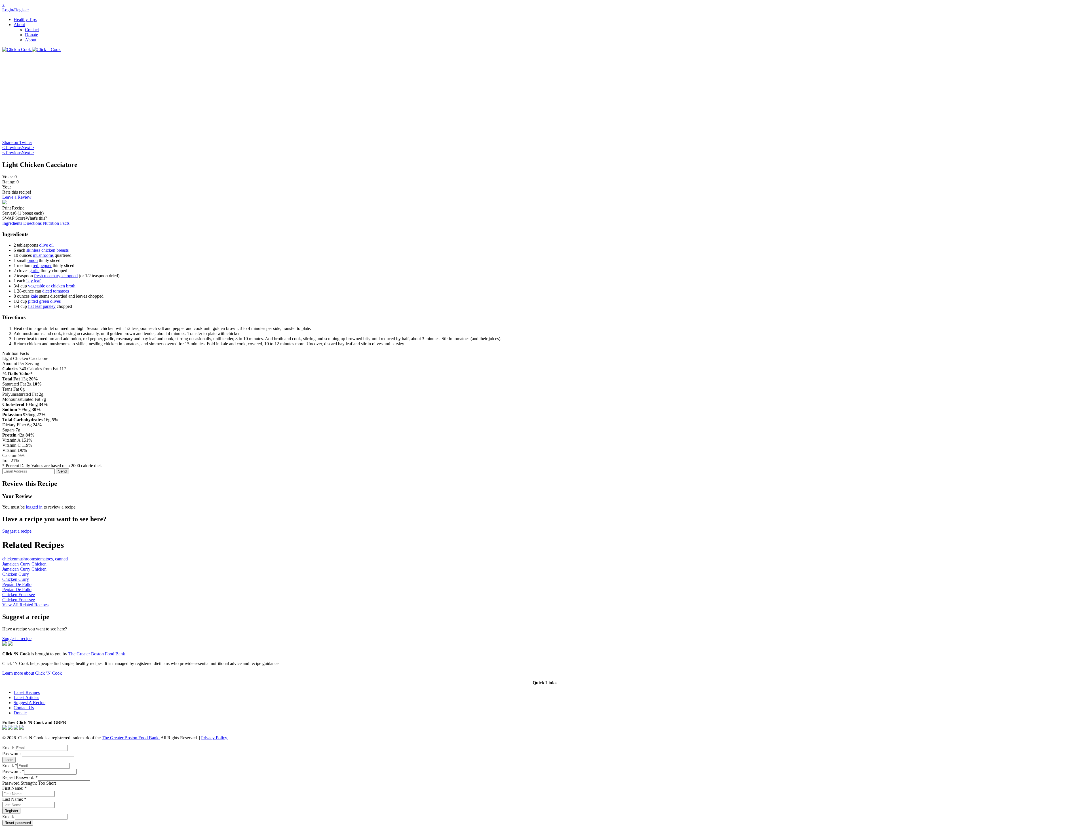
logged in (34, 507)
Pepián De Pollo (16, 584)
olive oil (46, 245)
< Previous (12, 147)
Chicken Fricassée (18, 594)
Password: (12, 753)
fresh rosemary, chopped (56, 275)
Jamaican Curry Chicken (24, 564)
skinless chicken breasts (47, 250)
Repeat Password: (20, 777)
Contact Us (24, 707)
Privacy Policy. (214, 737)
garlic (34, 270)
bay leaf (33, 280)
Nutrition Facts (56, 223)
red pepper (42, 265)
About (19, 24)
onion (33, 260)
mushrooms (43, 255)
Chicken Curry (15, 574)
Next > (28, 147)
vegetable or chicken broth (51, 285)
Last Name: (14, 799)
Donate (31, 34)
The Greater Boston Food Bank (96, 653)
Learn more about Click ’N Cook (32, 673)
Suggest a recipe (16, 531)
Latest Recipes (27, 692)
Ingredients (12, 223)
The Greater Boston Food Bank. (131, 737)
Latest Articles (26, 697)
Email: (8, 747)
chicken (9, 558)
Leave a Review (16, 197)
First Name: (14, 788)
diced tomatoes (55, 291)
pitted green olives (44, 301)
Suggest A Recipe (29, 702)
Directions (32, 223)
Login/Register (15, 9)
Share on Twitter (17, 142)
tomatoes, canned (52, 558)
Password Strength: (20, 783)
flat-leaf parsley (42, 306)
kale (34, 296)
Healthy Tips (25, 19)
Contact (32, 29)
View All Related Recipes (25, 604)
